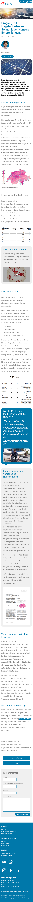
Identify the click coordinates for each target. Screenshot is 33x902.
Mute (26, 281)
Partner (29, 1)
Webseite (5, 790)
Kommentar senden (23, 814)
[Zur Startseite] (6, 4)
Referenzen (22, 1)
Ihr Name (6, 777)
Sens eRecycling (25, 719)
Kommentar (7, 797)
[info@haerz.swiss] (4, 862)
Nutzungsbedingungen (23, 898)
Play (4, 281)
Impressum (4, 895)
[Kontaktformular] (11, 862)
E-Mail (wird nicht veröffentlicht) (13, 783)
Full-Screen (28, 281)
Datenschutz (13, 895)
